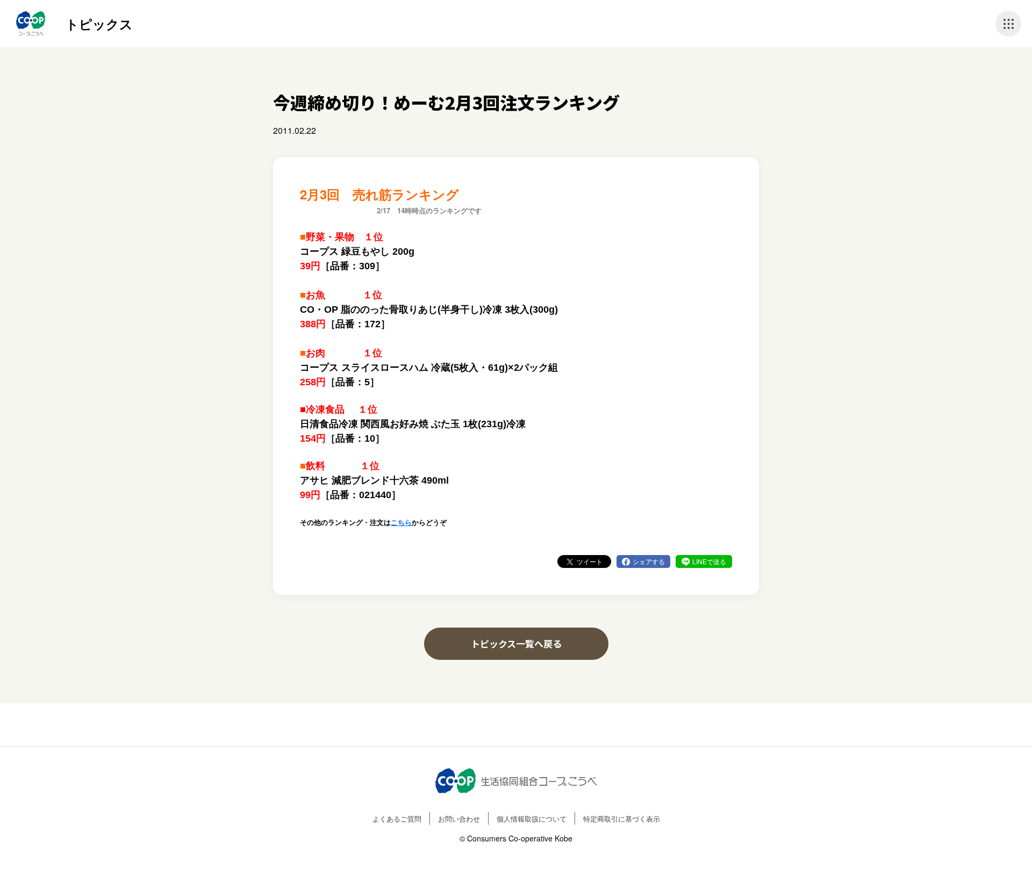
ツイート (590, 561)
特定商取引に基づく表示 (621, 819)
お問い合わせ (459, 819)
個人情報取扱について (532, 819)
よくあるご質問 (396, 819)
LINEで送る (709, 561)
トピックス (99, 24)
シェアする (649, 561)
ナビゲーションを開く (1008, 24)
